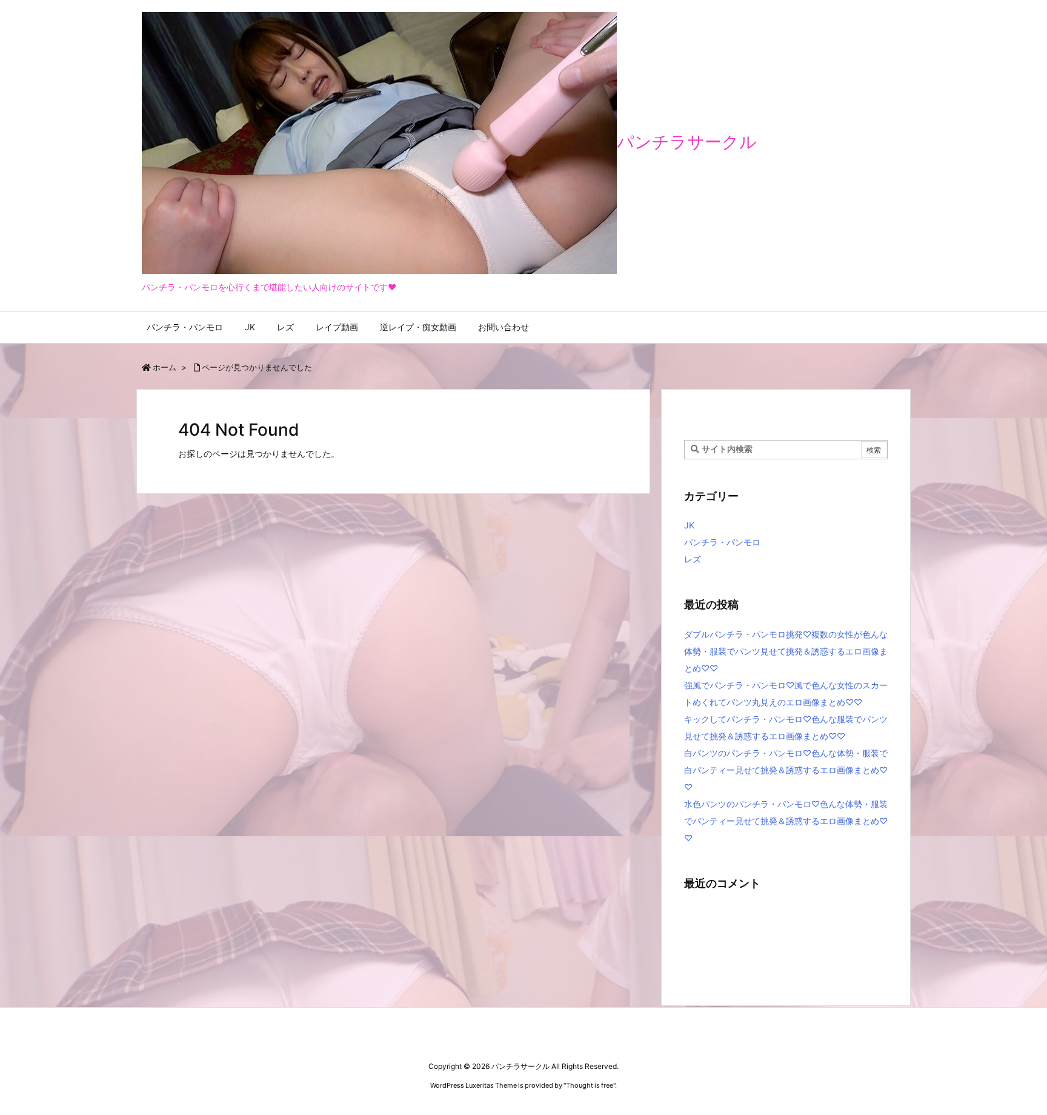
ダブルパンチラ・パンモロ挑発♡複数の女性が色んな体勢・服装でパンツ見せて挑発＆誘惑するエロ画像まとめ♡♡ (786, 651)
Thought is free (589, 1085)
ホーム (164, 367)
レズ (692, 559)
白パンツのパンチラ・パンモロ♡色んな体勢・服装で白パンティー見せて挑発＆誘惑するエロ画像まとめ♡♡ (786, 770)
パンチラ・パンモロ (722, 542)
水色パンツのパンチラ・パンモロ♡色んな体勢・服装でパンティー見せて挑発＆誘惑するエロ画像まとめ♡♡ (786, 821)
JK (689, 525)
